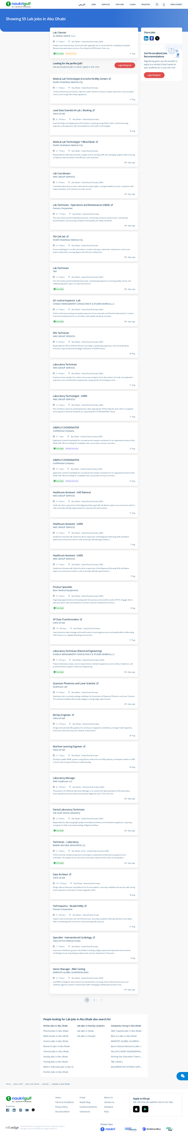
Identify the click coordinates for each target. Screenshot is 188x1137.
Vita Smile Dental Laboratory (66, 813)
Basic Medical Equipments (65, 590)
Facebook (152, 38)
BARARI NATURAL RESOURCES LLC (69, 845)
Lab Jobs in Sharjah (86, 1036)
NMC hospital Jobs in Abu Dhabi (126, 1030)
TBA (55, 271)
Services (106, 4)
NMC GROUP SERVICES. (64, 176)
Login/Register (125, 65)
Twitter (157, 38)
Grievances (85, 1111)
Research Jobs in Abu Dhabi (56, 1046)
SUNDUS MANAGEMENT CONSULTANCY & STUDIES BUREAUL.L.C (84, 304)
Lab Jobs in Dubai (85, 1030)
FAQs (106, 1111)
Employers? (176, 4)
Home (8, 1084)
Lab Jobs (45, 1084)
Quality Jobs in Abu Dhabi (55, 1056)
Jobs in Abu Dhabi (32, 1084)
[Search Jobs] (157, 4)
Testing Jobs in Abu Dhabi (55, 1061)
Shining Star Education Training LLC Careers (128, 1056)
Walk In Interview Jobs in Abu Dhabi (60, 1066)
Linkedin (146, 38)
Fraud (82, 1097)
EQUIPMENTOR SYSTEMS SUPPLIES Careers (128, 1066)
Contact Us (109, 1102)
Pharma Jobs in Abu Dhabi (55, 1030)
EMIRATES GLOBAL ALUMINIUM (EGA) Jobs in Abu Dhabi (128, 1041)
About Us (108, 1097)
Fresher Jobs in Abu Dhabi (55, 1072)
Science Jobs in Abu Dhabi (55, 1041)
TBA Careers (117, 1061)
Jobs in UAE (18, 1084)
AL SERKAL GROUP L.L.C (64, 36)
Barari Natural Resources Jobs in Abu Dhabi (128, 1046)
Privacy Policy (61, 1106)
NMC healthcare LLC (62, 781)
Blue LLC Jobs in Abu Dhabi (124, 1036)
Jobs (94, 4)
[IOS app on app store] (136, 1109)
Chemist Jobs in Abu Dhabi (56, 1051)
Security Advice (62, 1111)
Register (145, 4)
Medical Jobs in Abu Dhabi (56, 1036)
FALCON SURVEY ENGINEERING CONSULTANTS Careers (128, 1051)
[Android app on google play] (145, 1109)
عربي (82, 4)
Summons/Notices (88, 1106)
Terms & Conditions (64, 1102)
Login (133, 4)
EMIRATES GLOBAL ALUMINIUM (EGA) (70, 972)
